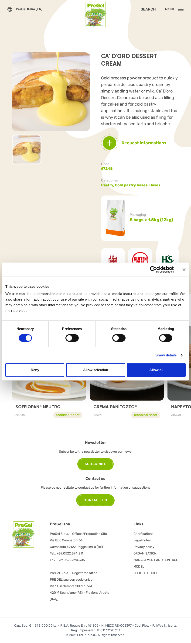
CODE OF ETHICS (145, 573)
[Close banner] (184, 269)
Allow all (156, 370)
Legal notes (142, 540)
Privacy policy (143, 547)
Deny (35, 370)
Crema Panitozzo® (115, 406)
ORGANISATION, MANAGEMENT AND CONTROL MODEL (155, 559)
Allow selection (95, 370)
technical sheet (67, 415)
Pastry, (108, 185)
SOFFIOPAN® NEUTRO (38, 406)
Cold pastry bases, (132, 185)
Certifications (143, 534)
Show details (166, 355)
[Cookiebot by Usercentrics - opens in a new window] (153, 269)
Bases (154, 185)
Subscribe (95, 464)
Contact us (95, 500)
